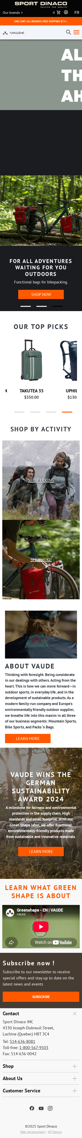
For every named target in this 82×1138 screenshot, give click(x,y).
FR (76, 12)
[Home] (13, 32)
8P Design (55, 1132)
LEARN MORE (28, 738)
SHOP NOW (41, 294)
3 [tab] (54, 308)
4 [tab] (62, 414)
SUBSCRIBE (41, 996)
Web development (32, 1132)
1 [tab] (22, 308)
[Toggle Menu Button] (75, 32)
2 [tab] (38, 308)
